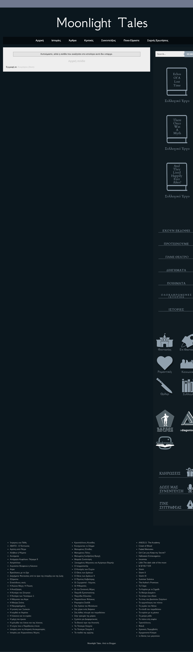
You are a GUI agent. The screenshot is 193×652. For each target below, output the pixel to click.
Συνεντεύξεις (108, 40)
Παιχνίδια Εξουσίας (82, 596)
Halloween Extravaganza (149, 556)
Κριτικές (88, 40)
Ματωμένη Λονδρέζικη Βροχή (87, 556)
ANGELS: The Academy (149, 542)
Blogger (112, 643)
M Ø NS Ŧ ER (145, 566)
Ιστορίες (56, 40)
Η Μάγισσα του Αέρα (19, 599)
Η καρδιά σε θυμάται (19, 612)
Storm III (142, 576)
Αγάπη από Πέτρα (18, 549)
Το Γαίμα (142, 586)
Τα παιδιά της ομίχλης (83, 632)
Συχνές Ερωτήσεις (157, 40)
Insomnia (143, 559)
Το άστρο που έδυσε (148, 596)
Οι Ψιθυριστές (80, 586)
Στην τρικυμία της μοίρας (85, 616)
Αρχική (40, 40)
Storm (141, 569)
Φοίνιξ (141, 626)
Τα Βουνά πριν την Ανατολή (86, 623)
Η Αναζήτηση (15, 589)
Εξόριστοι (14, 579)
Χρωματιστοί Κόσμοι (147, 632)
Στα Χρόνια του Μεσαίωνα (85, 606)
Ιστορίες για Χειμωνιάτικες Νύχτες (25, 632)
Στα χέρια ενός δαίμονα (84, 609)
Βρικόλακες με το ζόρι (19, 572)
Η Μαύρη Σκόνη (17, 602)
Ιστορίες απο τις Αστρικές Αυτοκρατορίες (27, 629)
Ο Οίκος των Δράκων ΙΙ (84, 576)
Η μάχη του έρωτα (18, 619)
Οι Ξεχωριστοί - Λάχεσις (84, 582)
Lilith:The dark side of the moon (152, 563)
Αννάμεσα (14, 556)
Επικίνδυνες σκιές (18, 582)
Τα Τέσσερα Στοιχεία (83, 626)
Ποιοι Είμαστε (131, 40)
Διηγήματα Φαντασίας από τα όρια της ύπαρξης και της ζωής (36, 576)
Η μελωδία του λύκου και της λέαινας (26, 623)
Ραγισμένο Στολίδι (82, 602)
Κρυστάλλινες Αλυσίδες (84, 542)
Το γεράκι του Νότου (148, 606)
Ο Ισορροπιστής (81, 566)
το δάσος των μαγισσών (149, 636)
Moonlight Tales (102, 22)
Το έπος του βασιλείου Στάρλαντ (153, 599)
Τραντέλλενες (145, 623)
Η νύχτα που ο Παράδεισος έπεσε (25, 626)
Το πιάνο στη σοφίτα (148, 619)
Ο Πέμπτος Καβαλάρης (84, 579)
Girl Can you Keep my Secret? (152, 553)
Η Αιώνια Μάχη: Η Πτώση (21, 586)
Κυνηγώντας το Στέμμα (84, 546)
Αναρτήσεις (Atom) (26, 67)
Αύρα (12, 569)
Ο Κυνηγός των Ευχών (84, 569)
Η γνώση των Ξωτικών (20, 609)
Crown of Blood (145, 546)
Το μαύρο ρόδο (145, 616)
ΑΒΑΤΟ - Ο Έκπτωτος (19, 546)
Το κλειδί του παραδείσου (150, 609)
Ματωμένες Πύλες (82, 553)
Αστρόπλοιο (15, 563)
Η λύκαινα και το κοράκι (20, 616)
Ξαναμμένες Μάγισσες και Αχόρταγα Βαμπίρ (94, 563)
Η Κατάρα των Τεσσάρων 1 (22, 596)
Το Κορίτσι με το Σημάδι (149, 589)
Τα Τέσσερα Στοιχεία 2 (84, 629)
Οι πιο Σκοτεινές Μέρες (84, 589)
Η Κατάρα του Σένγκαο (20, 593)
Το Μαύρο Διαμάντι (147, 593)
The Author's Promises (148, 582)
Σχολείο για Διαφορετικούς (85, 619)
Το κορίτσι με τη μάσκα (149, 612)
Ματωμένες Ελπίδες (83, 549)
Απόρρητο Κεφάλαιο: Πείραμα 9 (24, 559)
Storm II (142, 572)
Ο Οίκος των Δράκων (83, 572)
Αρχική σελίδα (76, 61)
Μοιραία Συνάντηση (83, 559)
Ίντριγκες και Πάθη (18, 542)
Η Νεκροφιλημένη (17, 606)
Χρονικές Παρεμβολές (148, 629)
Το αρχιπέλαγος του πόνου (150, 602)
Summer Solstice (146, 579)
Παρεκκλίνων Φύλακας (84, 599)
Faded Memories (146, 549)
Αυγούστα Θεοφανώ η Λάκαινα (23, 566)
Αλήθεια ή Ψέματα (18, 553)
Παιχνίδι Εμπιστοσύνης (84, 593)
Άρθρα (72, 40)
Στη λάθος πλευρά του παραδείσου (89, 612)
